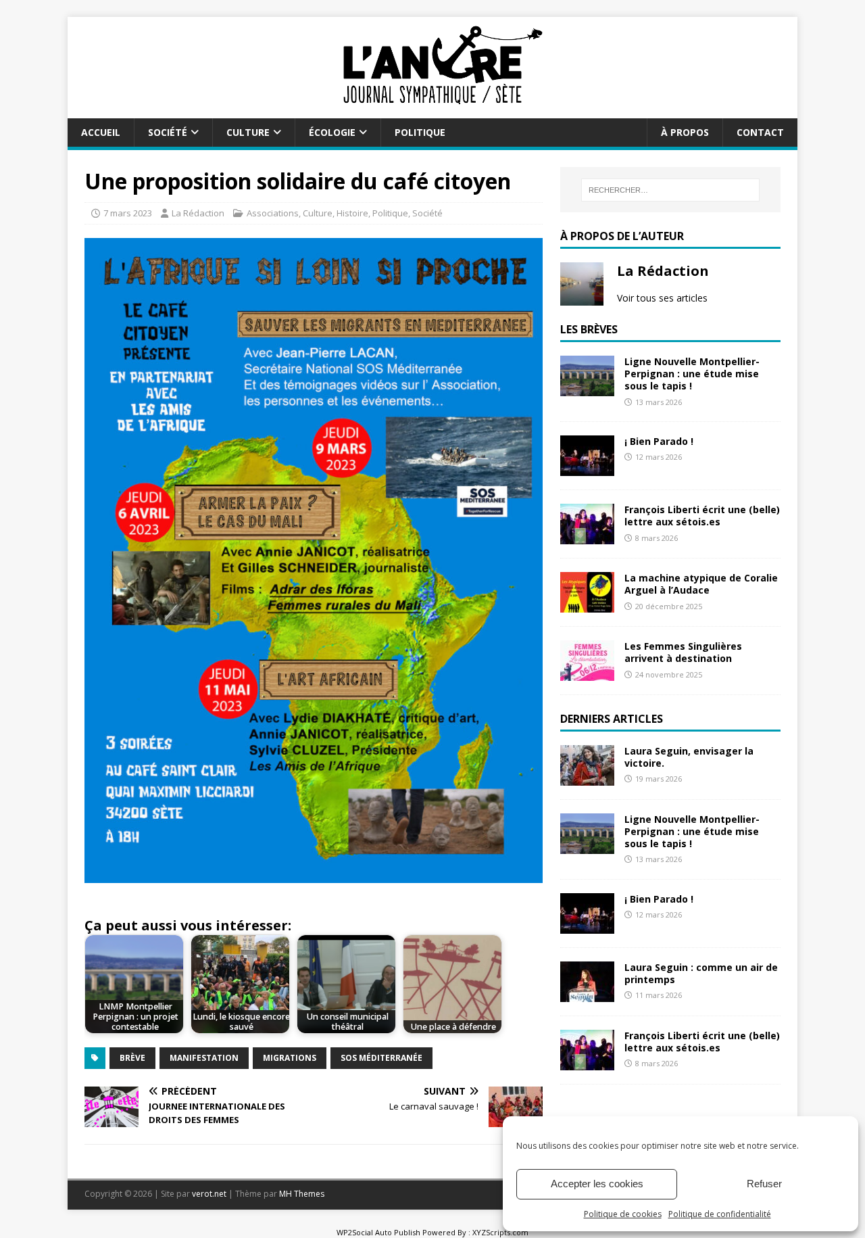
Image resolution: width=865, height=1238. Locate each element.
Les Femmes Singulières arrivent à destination (683, 652)
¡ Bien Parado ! (658, 441)
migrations (289, 1058)
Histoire (352, 213)
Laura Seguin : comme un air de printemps (701, 973)
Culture (248, 132)
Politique (420, 132)
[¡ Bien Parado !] (587, 468)
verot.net (209, 1193)
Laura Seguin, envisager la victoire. (688, 756)
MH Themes (301, 1193)
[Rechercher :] (670, 189)
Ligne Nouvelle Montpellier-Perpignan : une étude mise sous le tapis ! (692, 373)
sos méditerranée (381, 1058)
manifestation (204, 1058)
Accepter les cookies (597, 1183)
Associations (273, 213)
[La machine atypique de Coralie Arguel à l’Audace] (587, 604)
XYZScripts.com (500, 1232)
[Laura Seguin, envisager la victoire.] (587, 777)
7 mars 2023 (127, 213)
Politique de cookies (623, 1214)
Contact (760, 132)
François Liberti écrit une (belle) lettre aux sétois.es (702, 515)
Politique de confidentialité (719, 1214)
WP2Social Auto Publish (378, 1232)
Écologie (332, 132)
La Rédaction (198, 213)
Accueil (100, 132)
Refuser (764, 1183)
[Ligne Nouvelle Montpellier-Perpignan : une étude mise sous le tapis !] (587, 388)
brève (132, 1058)
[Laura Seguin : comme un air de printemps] (587, 994)
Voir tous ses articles (662, 297)
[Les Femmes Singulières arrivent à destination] (587, 673)
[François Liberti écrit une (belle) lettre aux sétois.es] (587, 536)
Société (167, 132)
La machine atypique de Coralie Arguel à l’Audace (701, 583)
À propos (685, 132)
